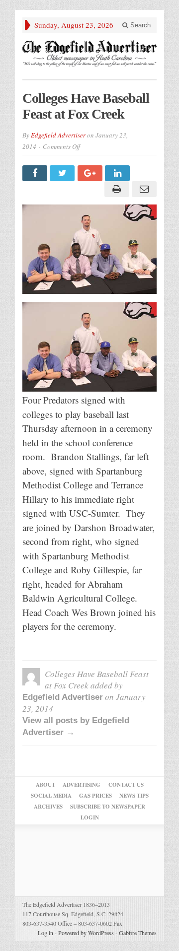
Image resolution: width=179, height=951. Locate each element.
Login (90, 817)
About (45, 785)
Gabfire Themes (138, 933)
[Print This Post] (115, 189)
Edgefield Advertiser (58, 135)
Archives (48, 807)
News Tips (134, 796)
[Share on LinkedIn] (118, 173)
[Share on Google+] (91, 173)
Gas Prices (95, 796)
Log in (45, 933)
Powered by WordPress (86, 933)
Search (139, 25)
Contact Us (126, 785)
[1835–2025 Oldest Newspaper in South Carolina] (89, 53)
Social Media (51, 796)
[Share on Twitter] (63, 173)
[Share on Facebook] (36, 173)
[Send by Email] (143, 189)
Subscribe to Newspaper (107, 807)
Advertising (81, 785)
